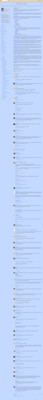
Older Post (40, 394)
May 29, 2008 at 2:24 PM (19, 212)
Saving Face (4, 79)
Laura (16, 75)
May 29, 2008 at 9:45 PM (19, 276)
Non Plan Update (5, 78)
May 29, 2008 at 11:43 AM (19, 133)
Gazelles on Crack (3, 37)
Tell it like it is (18, 71)
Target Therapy (4, 77)
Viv (15, 87)
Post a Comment (15, 393)
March (3, 95)
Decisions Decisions (5, 91)
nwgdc (16, 305)
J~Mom (16, 370)
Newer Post (14, 394)
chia (15, 228)
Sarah (16, 82)
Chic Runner (2, 33)
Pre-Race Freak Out (5, 88)
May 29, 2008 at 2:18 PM (19, 207)
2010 (2, 58)
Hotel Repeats (4, 87)
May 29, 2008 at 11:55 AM (19, 146)
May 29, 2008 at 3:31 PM (19, 233)
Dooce (2, 35)
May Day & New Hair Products (6, 92)
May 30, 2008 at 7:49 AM (19, 340)
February (4, 96)
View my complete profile (7, 11)
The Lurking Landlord (5, 74)
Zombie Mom (2, 54)
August (4, 65)
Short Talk (4, 76)
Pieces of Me (21, 3)
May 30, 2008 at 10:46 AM (19, 353)
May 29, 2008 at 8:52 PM (19, 264)
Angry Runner (17, 235)
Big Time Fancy (3, 30)
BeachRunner (17, 186)
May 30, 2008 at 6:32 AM (19, 320)
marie (16, 101)
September (4, 64)
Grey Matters (2, 40)
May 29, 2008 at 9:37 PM (19, 269)
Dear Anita (4, 89)
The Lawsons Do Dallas (4, 51)
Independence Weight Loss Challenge (18, 65)
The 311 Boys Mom (17, 161)
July (3, 66)
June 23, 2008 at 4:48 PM (19, 391)
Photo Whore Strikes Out (6, 80)
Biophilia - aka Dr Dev (4, 31)
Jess (16, 309)
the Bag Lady (17, 271)
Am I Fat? (4, 75)
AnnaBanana (16, 316)
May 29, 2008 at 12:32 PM (19, 159)
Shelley (16, 152)
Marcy (16, 292)
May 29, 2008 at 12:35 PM (19, 173)
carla (16, 214)
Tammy (16, 129)
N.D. (15, 385)
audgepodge (16, 257)
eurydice (16, 366)
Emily (2, 36)
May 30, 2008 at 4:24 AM (19, 303)
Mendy (16, 141)
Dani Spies (16, 355)
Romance (16, 278)
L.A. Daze (2, 43)
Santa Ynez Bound (5, 86)
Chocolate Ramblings (3, 34)
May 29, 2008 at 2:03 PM (19, 198)
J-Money (2, 41)
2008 (2, 60)
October (4, 63)
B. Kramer (16, 156)
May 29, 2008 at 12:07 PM (19, 150)
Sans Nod (4, 90)
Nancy (16, 241)
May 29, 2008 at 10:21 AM (19, 80)
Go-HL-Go (2, 39)
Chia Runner (2, 32)
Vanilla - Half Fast (3, 52)
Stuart (16, 287)
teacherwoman (17, 297)
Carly (16, 252)
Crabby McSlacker (17, 209)
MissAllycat (16, 135)
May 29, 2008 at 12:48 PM (19, 177)
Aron (16, 266)
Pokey (16, 223)
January (4, 97)
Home (27, 394)
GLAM (2, 38)
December (4, 61)
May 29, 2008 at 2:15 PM (19, 202)
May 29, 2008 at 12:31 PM (19, 154)
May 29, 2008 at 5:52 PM (19, 250)
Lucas (16, 329)
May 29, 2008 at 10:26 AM (19, 85)
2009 (2, 59)
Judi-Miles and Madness (4, 42)
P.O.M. (16, 204)
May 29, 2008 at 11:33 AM (19, 127)
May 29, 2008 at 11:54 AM (19, 139)
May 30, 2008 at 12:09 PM (19, 364)
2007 (2, 98)
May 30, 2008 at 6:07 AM (19, 307)
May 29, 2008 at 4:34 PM (19, 239)
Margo (16, 246)
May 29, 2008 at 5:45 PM (19, 244)
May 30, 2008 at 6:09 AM (19, 314)
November (4, 62)
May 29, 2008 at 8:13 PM (19, 255)
